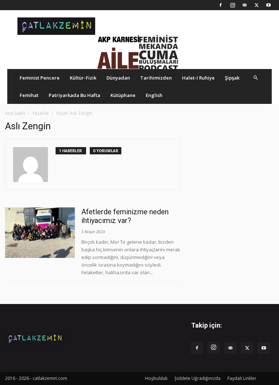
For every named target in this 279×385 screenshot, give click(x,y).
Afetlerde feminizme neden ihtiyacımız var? (125, 216)
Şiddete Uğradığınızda (197, 378)
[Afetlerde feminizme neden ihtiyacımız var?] (40, 232)
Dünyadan (118, 77)
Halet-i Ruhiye (198, 77)
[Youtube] (268, 5)
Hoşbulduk (156, 378)
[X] (256, 5)
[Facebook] (220, 5)
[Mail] (244, 5)
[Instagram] (232, 5)
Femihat (29, 95)
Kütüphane (123, 95)
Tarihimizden (156, 77)
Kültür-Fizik (83, 77)
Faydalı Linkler (241, 378)
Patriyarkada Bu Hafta (74, 95)
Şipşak (232, 77)
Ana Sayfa (15, 113)
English (154, 95)
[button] (255, 77)
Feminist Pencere (40, 77)
